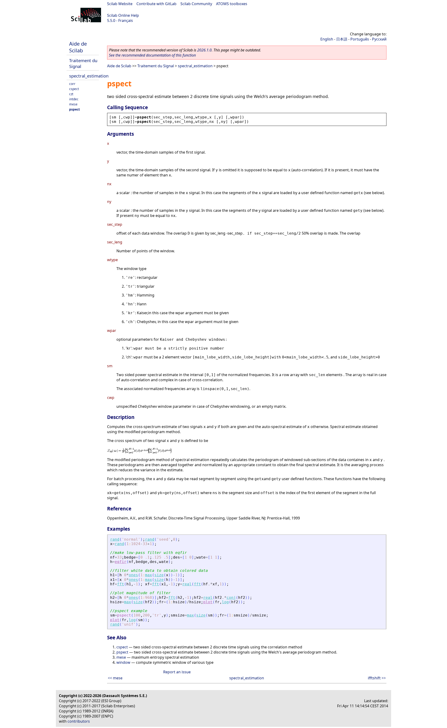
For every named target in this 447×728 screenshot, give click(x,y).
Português (359, 39)
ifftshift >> (377, 678)
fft (120, 584)
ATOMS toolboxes (231, 3)
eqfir (120, 561)
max (148, 575)
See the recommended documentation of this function (152, 55)
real (187, 584)
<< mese (115, 678)
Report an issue (177, 671)
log (225, 602)
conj (231, 597)
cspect (74, 89)
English (326, 39)
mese (73, 104)
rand (114, 539)
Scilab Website (119, 3)
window (123, 662)
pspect (74, 109)
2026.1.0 (204, 50)
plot (208, 602)
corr (72, 83)
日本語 (341, 39)
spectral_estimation (88, 76)
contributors (79, 721)
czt (71, 94)
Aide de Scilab (78, 47)
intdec (73, 99)
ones (133, 575)
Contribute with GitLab (156, 3)
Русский (379, 39)
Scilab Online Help (123, 15)
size (159, 575)
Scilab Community (196, 3)
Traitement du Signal (155, 65)
